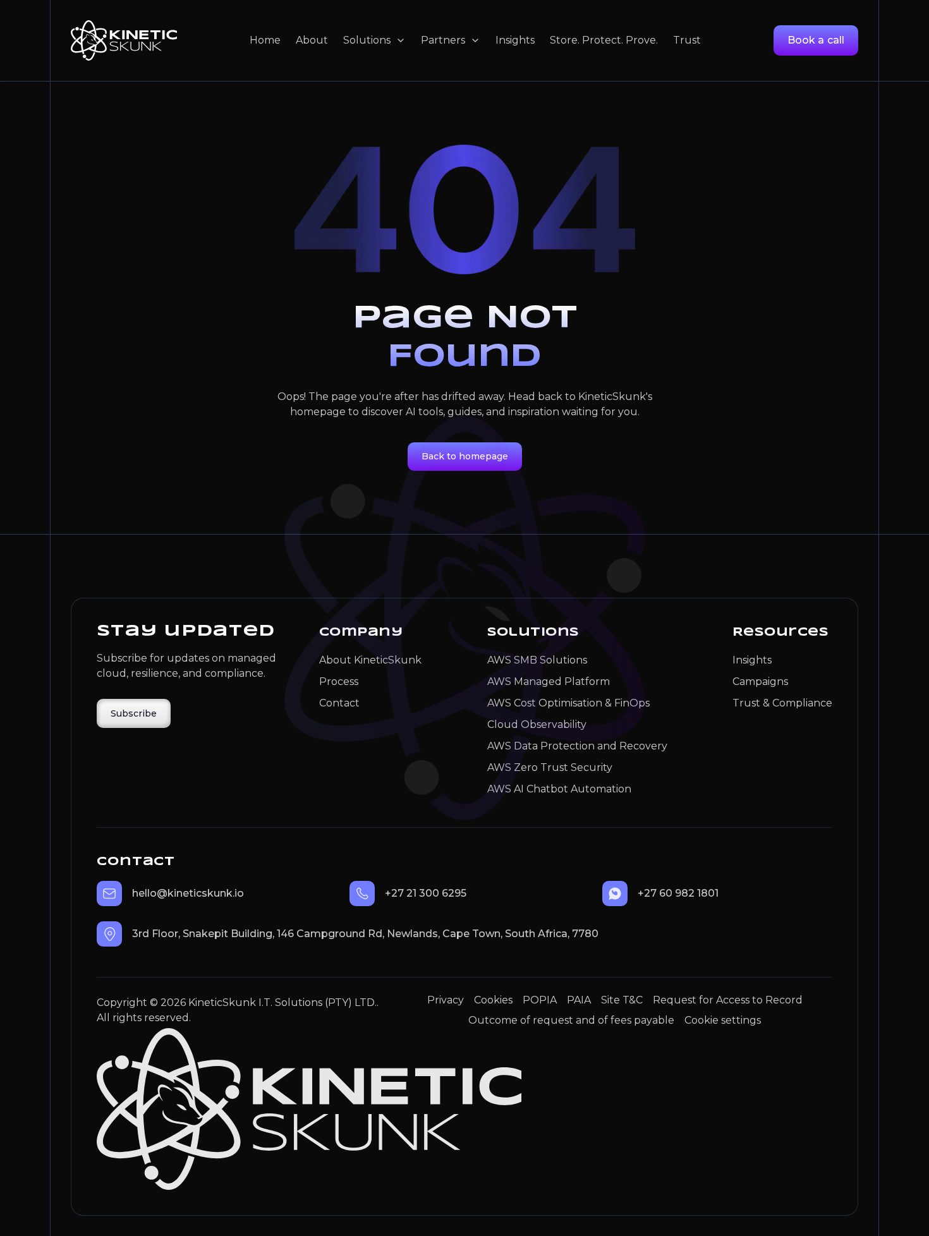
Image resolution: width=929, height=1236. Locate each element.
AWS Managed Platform (548, 682)
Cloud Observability (536, 724)
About (312, 40)
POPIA (540, 1000)
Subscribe (134, 713)
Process (338, 682)
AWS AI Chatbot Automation (559, 789)
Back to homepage (465, 456)
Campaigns (760, 682)
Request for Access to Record (728, 1000)
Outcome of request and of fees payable (571, 1020)
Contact (339, 703)
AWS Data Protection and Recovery (577, 746)
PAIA (579, 1000)
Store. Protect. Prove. (604, 40)
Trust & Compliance (782, 703)
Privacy (445, 1000)
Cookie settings (722, 1020)
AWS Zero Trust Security (549, 767)
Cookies (493, 1000)
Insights (515, 40)
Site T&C (622, 1000)
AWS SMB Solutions (537, 660)
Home (265, 40)
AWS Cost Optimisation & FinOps (568, 703)
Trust (687, 40)
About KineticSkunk (370, 660)
